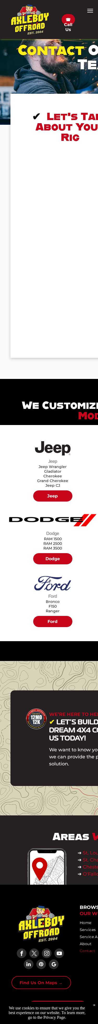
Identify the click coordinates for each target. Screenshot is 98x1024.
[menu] (90, 10)
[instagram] (46, 953)
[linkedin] (28, 964)
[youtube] (59, 953)
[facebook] (21, 953)
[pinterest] (41, 964)
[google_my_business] (54, 964)
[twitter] (34, 953)
